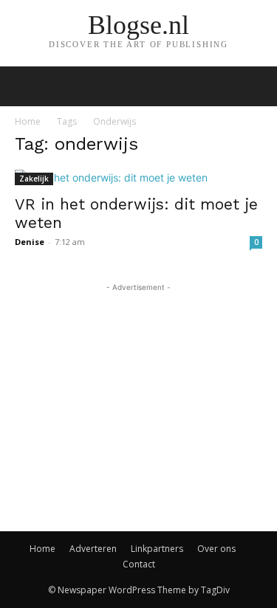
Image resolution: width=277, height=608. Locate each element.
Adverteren (93, 548)
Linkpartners (157, 548)
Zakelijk (34, 178)
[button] (256, 86)
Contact (139, 564)
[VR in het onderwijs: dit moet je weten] (138, 177)
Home (28, 121)
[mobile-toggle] (25, 86)
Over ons (216, 548)
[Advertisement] (139, 387)
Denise (29, 241)
